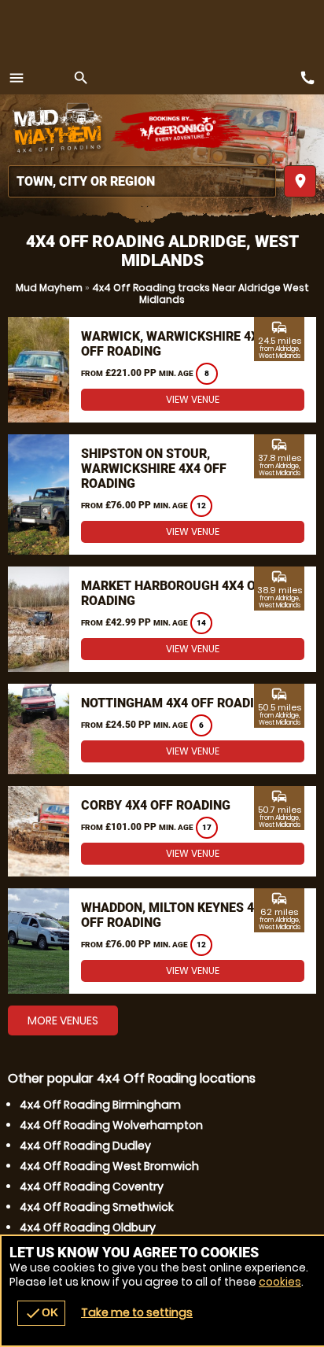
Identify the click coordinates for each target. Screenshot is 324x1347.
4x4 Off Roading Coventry (92, 1186)
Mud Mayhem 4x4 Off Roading (59, 129)
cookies (280, 1282)
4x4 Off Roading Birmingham (100, 1105)
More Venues (63, 1020)
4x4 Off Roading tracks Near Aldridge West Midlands (200, 293)
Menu (16, 78)
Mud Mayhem (49, 287)
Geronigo (179, 129)
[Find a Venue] (142, 181)
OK (41, 1313)
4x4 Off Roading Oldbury (88, 1227)
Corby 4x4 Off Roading (155, 805)
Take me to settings (137, 1312)
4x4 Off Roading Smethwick (97, 1207)
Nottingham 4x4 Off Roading (176, 703)
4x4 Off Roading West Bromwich (109, 1166)
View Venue (192, 399)
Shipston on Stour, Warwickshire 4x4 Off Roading (153, 468)
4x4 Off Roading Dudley (85, 1145)
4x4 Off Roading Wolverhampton (111, 1125)
